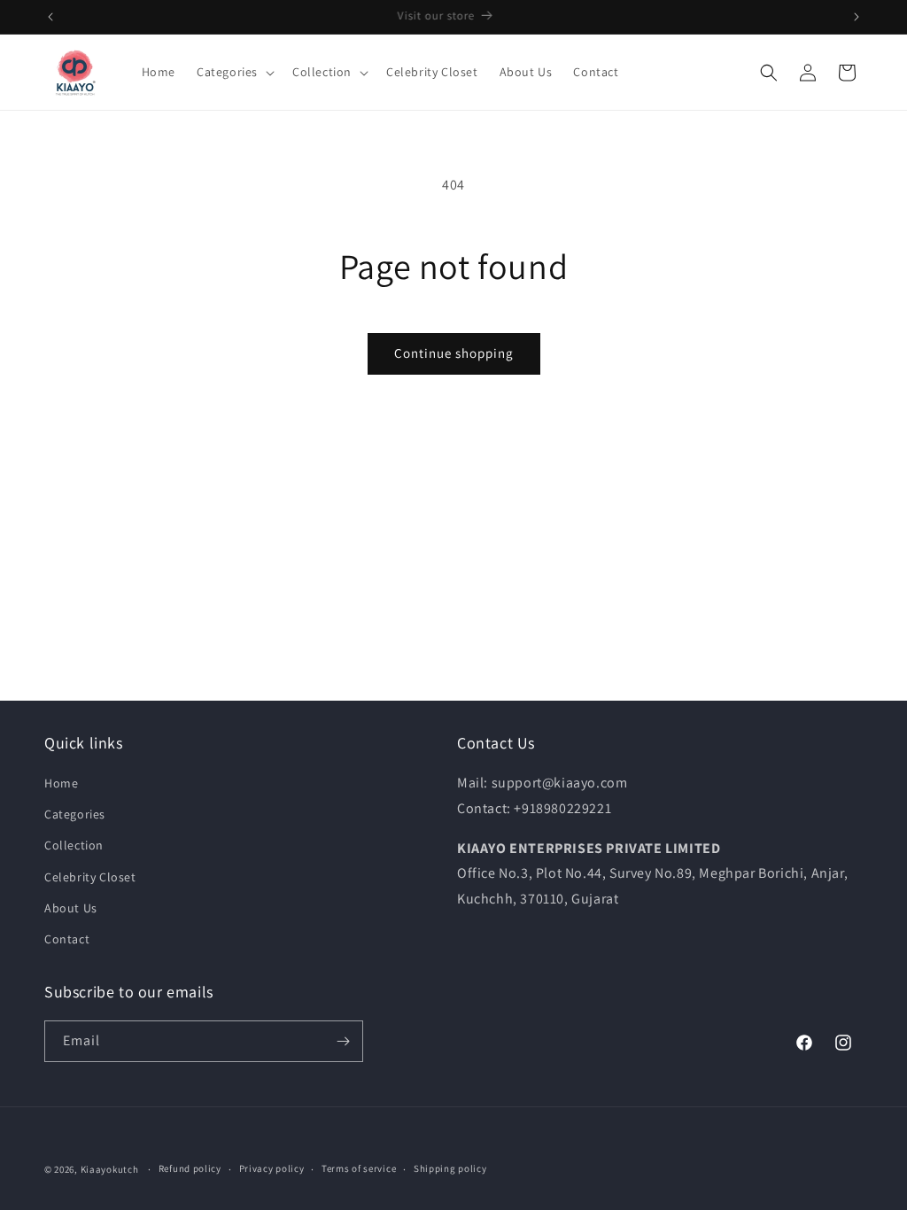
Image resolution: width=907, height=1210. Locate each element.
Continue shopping (454, 353)
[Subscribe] (342, 1041)
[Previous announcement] (50, 17)
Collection (74, 845)
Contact (66, 939)
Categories (74, 814)
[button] (234, 71)
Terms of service (359, 1168)
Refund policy (190, 1168)
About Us (70, 908)
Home (61, 783)
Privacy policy (272, 1168)
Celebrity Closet (90, 877)
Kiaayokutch (110, 1169)
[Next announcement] (856, 17)
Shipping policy (450, 1168)
